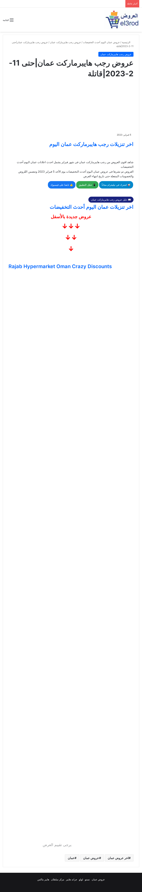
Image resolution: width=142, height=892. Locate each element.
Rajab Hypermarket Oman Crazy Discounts (60, 266)
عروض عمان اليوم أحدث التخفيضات (101, 42)
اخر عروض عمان (118, 858)
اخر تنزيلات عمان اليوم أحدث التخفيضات (91, 207)
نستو (87, 879)
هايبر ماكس (43, 879)
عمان (71, 858)
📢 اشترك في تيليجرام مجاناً (116, 184)
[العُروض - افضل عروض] (121, 19)
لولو (81, 879)
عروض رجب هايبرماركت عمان (65, 42)
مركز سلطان (57, 879)
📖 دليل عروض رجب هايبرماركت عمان (111, 199)
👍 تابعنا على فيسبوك (61, 184)
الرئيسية (126, 42)
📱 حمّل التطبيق (87, 184)
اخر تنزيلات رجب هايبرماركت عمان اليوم (91, 144)
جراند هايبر (71, 879)
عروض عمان (91, 858)
